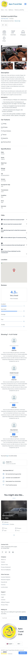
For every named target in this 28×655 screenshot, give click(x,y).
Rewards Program (5, 579)
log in (7, 455)
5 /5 (14, 348)
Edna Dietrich (14, 430)
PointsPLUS (4, 582)
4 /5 (14, 377)
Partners (3, 584)
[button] (6, 25)
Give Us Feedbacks (6, 569)
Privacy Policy (4, 604)
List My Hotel (4, 587)
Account (3, 594)
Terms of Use (4, 564)
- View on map (17, 21)
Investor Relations (5, 577)
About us (3, 559)
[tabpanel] (14, 516)
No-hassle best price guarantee (13, 474)
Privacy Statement (6, 567)
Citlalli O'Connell (14, 373)
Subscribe (23, 618)
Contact (3, 599)
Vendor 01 (8, 462)
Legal (2, 597)
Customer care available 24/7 (13, 477)
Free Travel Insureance (11, 485)
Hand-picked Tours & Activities (13, 481)
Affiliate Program (5, 602)
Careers (3, 562)
